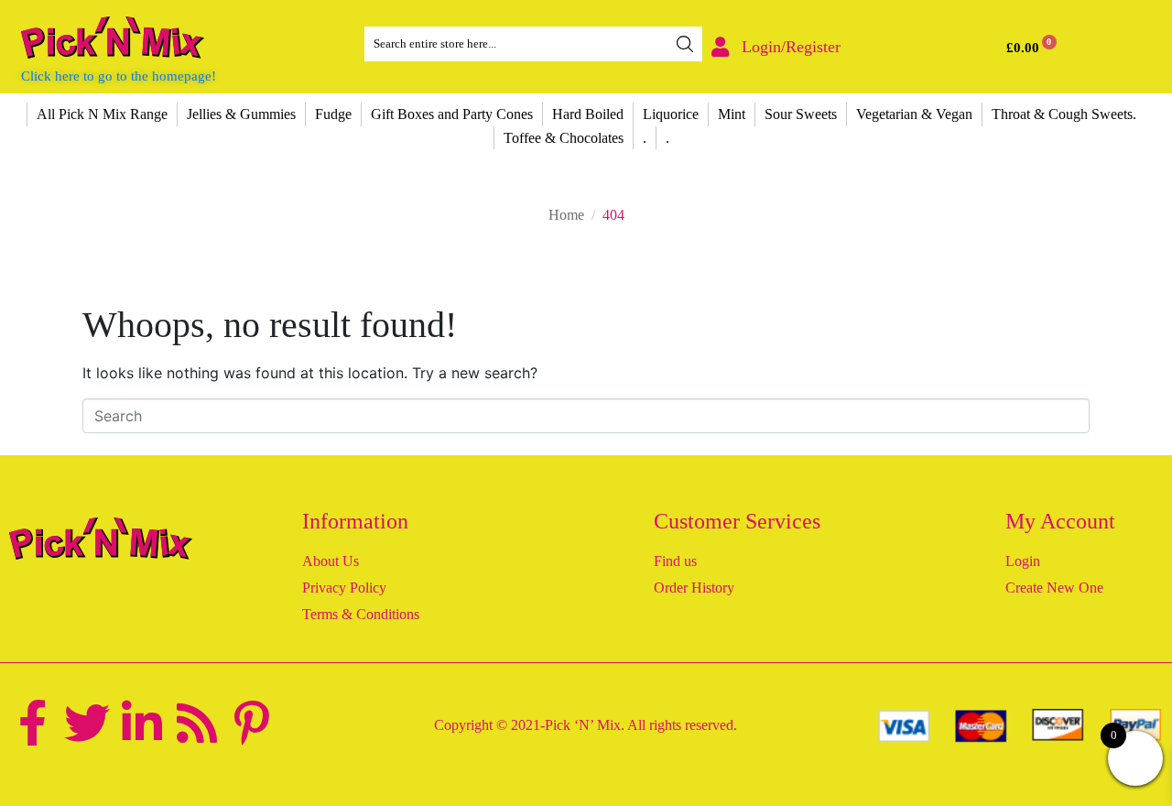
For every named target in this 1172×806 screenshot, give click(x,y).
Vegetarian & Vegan (914, 114)
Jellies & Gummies (241, 114)
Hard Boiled (588, 114)
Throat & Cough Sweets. (1064, 114)
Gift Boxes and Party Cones (452, 114)
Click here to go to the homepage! (118, 76)
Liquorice (671, 114)
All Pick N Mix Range (102, 114)
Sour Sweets (801, 114)
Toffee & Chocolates (564, 138)
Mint (731, 114)
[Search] (684, 44)
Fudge (333, 114)
